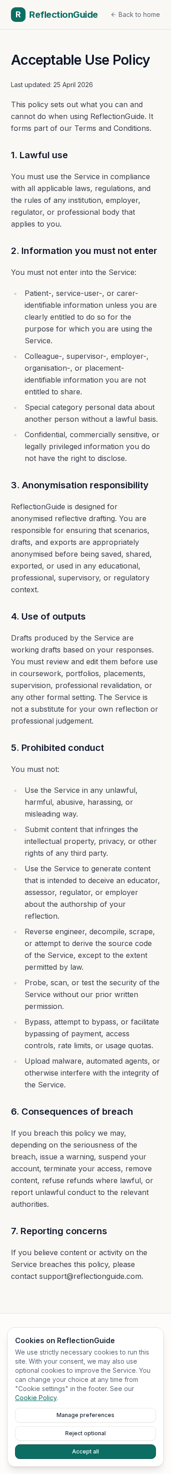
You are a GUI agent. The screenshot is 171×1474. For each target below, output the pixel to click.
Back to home (139, 14)
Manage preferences (85, 1415)
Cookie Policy (36, 1398)
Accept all (85, 1451)
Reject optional (85, 1433)
